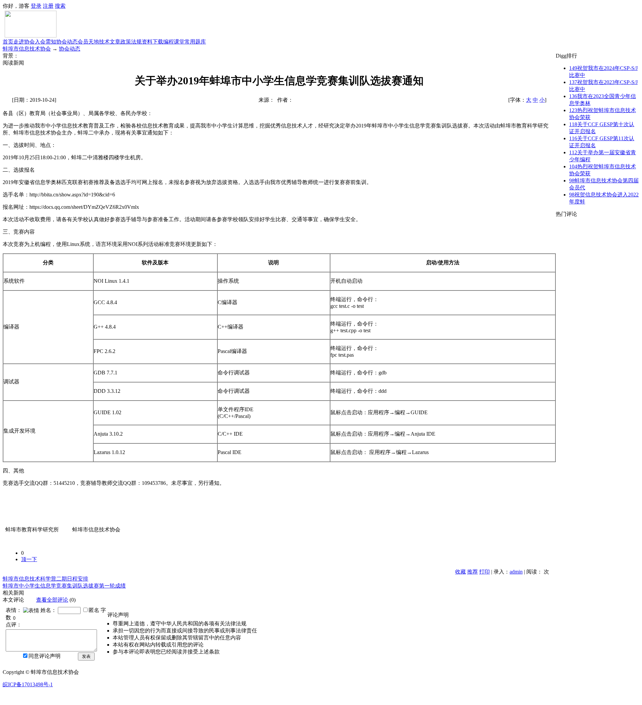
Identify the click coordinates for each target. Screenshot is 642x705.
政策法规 (131, 42)
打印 (484, 572)
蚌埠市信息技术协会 (27, 49)
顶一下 (29, 559)
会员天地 (88, 42)
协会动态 (67, 42)
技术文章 (109, 42)
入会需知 (45, 42)
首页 (8, 42)
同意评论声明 (44, 656)
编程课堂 (174, 42)
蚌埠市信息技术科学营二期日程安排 (45, 579)
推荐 (472, 572)
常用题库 (195, 42)
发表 (86, 656)
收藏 (460, 572)
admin (516, 572)
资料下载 (152, 42)
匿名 (94, 610)
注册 (48, 6)
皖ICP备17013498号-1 (28, 684)
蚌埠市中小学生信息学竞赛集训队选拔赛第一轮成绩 (64, 586)
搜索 (60, 6)
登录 (36, 6)
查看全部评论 (52, 600)
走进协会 (24, 42)
